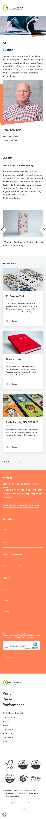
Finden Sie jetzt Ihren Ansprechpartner (21, 505)
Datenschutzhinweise (24, 634)
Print (7, 693)
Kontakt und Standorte (13, 713)
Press (7, 699)
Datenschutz (8, 737)
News (5, 725)
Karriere (6, 721)
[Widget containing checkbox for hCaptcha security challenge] (21, 645)
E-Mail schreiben (10, 140)
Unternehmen (9, 717)
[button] (4, 814)
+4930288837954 (10, 136)
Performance (14, 704)
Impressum (8, 733)
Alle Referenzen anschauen (13, 462)
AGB (5, 741)
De (25, 802)
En (29, 802)
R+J (23, 809)
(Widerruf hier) (27, 637)
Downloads (8, 729)
